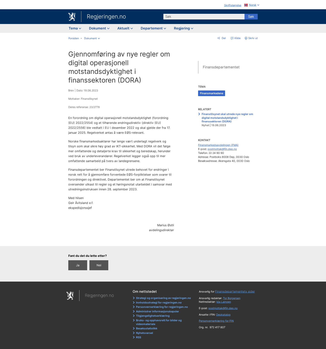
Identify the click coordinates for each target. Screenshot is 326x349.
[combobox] (203, 16)
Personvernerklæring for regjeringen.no (162, 306)
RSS (138, 337)
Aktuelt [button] (123, 28)
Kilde (237, 38)
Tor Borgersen (231, 298)
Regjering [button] (182, 28)
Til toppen (123, 240)
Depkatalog (223, 314)
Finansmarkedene (211, 93)
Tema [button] (73, 28)
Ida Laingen (223, 301)
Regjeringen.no (106, 16)
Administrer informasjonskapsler (157, 311)
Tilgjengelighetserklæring (153, 315)
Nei (99, 265)
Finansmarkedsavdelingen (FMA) (218, 145)
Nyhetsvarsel (144, 332)
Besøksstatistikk (146, 328)
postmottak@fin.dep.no (222, 149)
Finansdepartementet (221, 67)
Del (223, 38)
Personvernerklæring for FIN (216, 320)
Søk (251, 17)
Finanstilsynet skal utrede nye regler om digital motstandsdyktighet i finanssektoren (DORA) (227, 117)
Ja (77, 265)
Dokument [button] (98, 28)
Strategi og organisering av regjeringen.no (163, 298)
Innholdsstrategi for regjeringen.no (159, 302)
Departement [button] (152, 28)
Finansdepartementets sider (235, 291)
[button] (92, 38)
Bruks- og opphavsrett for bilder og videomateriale (159, 322)
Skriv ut (253, 38)
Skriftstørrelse (232, 5)
